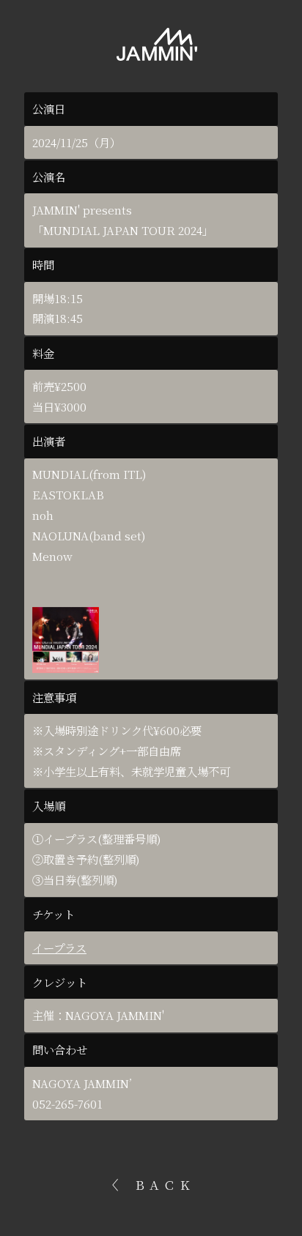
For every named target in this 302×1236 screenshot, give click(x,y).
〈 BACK (151, 1184)
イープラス (59, 947)
